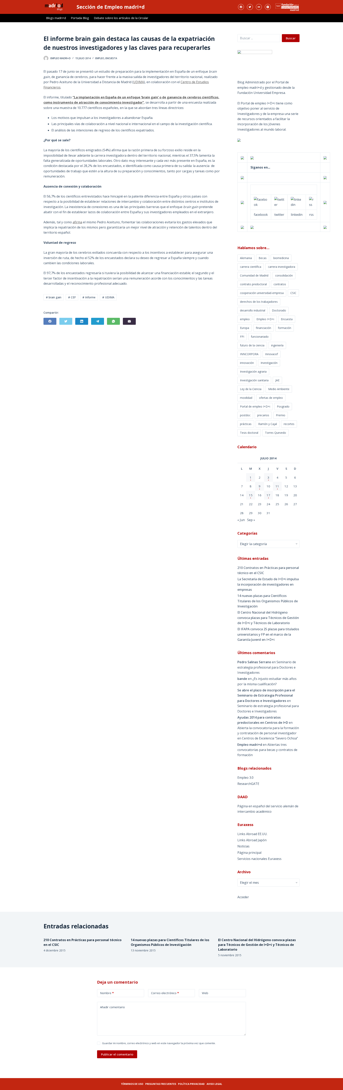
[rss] (311, 201)
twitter (279, 214)
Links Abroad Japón (252, 840)
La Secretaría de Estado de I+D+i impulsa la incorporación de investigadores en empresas (268, 584)
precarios (263, 415)
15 (250, 495)
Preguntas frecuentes (160, 1084)
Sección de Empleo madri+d (111, 6)
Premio (280, 415)
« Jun (241, 520)
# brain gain (53, 297)
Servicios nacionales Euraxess (259, 859)
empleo (99, 58)
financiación (263, 328)
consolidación (284, 275)
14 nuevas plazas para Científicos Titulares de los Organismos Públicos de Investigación (267, 601)
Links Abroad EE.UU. (252, 834)
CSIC (293, 293)
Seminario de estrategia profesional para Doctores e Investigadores (266, 667)
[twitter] (279, 201)
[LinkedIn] (81, 321)
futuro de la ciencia (252, 345)
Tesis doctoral (249, 433)
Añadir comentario (112, 1007)
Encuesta (111, 58)
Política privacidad (191, 1084)
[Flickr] (259, 7)
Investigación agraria (253, 371)
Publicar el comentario (117, 1054)
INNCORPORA (249, 354)
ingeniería (277, 345)
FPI (242, 336)
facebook (261, 214)
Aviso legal (214, 1084)
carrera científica (250, 267)
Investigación (269, 363)
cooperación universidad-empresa (262, 293)
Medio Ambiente (278, 389)
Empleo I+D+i (265, 319)
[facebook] (261, 201)
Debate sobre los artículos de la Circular (121, 18)
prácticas (245, 424)
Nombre (107, 993)
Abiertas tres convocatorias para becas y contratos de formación (267, 749)
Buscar (291, 38)
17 (268, 495)
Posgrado (283, 406)
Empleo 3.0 (245, 777)
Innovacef (271, 354)
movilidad (246, 398)
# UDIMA (108, 297)
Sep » (251, 520)
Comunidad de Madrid (254, 275)
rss (311, 214)
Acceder (243, 897)
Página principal (249, 852)
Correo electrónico (165, 993)
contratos (280, 284)
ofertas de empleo (271, 398)
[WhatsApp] (113, 321)
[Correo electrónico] (129, 321)
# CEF (72, 297)
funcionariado (260, 336)
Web (205, 993)
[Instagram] (268, 7)
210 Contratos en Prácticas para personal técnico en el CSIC (268, 570)
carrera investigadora (281, 267)
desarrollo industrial (252, 310)
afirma (77, 222)
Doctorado (279, 310)
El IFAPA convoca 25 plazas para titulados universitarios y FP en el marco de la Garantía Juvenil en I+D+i (268, 634)
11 (277, 486)
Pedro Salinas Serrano (254, 662)
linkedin (297, 214)
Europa (244, 328)
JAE (277, 380)
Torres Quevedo (275, 433)
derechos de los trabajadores (259, 302)
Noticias (243, 846)
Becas (263, 258)
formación (284, 328)
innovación (247, 363)
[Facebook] (241, 7)
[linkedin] (297, 201)
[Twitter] (250, 7)
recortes (289, 424)
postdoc (245, 415)
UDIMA (138, 82)
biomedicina (281, 258)
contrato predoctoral (253, 284)
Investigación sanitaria (254, 380)
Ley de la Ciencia (250, 389)
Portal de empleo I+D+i (255, 406)
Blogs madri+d (56, 18)
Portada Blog (80, 18)
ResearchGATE (248, 784)
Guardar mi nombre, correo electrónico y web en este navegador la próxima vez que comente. (159, 1043)
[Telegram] (97, 321)
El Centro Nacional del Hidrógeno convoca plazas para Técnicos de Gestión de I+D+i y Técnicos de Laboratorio (268, 617)
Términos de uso (132, 1084)
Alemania (246, 258)
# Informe (88, 297)
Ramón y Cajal (267, 424)
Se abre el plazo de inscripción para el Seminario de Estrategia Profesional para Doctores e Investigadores (266, 695)
